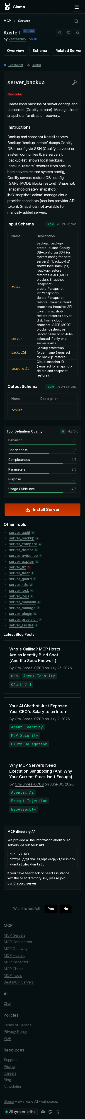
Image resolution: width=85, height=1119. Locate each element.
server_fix (17, 567)
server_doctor (21, 550)
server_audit (19, 532)
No (65, 909)
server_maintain (22, 602)
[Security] (59, 32)
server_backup (21, 538)
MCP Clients (14, 969)
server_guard (20, 579)
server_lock (19, 590)
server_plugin (20, 613)
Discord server (24, 883)
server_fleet (19, 573)
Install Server (46, 509)
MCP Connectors (18, 942)
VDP (7, 1038)
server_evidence (23, 555)
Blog (7, 1080)
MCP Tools (13, 975)
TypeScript (15, 65)
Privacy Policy (15, 1031)
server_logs (19, 596)
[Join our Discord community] (43, 1112)
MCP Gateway (16, 948)
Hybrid (36, 65)
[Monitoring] (68, 32)
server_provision (23, 619)
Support (10, 1059)
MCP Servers (14, 935)
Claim (33, 38)
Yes (51, 909)
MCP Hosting (14, 955)
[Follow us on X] (57, 1112)
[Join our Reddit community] (50, 1112)
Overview (15, 50)
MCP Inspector (16, 962)
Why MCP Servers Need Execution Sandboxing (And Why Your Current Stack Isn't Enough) (40, 771)
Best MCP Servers (19, 982)
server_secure (21, 625)
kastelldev (17, 39)
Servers (24, 21)
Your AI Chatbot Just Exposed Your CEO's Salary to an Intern (38, 708)
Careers (10, 1073)
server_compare (23, 544)
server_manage (22, 608)
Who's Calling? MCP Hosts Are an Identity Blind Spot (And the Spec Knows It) (34, 655)
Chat (7, 1003)
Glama (9, 1101)
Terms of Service (18, 1025)
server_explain (21, 561)
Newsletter (12, 1086)
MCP (7, 21)
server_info (18, 584)
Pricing (9, 1066)
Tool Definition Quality (24, 431)
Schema (40, 50)
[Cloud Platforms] (77, 32)
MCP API (37, 845)
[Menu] (76, 7)
